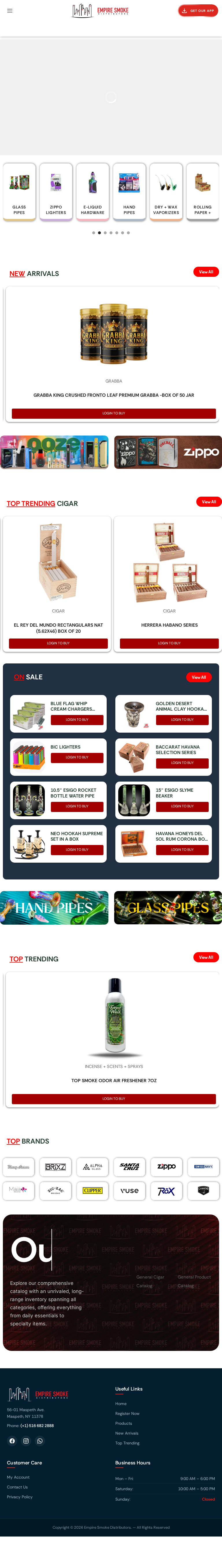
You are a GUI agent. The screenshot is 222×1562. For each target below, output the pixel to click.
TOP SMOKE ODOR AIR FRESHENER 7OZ (114, 1081)
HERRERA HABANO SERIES (169, 625)
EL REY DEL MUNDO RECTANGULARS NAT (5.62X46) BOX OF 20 (58, 628)
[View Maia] (17, 1190)
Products (123, 1423)
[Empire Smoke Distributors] (57, 1397)
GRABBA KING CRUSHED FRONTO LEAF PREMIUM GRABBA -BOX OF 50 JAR (114, 395)
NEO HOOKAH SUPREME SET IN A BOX (77, 836)
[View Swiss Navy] (203, 1166)
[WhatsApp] (40, 1441)
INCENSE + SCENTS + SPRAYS (114, 1066)
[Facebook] (12, 1441)
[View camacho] (203, 1190)
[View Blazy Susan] (18, 1167)
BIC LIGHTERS (65, 747)
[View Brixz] (55, 1167)
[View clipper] (92, 1190)
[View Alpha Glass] (92, 1166)
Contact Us (17, 1487)
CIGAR (58, 611)
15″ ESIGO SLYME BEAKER (174, 792)
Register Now (127, 1413)
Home (121, 1403)
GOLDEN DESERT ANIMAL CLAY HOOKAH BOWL (181, 706)
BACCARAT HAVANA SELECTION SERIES (178, 749)
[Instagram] (26, 1441)
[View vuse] (129, 1191)
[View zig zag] (55, 1190)
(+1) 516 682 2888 (37, 1426)
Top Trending (127, 1443)
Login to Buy (114, 413)
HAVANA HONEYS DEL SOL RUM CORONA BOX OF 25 (182, 836)
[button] (9, 10)
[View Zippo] (166, 1166)
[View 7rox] (166, 1191)
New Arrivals (126, 1433)
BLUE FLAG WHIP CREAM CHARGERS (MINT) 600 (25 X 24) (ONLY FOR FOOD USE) (75, 706)
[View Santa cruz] (129, 1166)
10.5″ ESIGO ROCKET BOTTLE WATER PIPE (73, 792)
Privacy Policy (20, 1497)
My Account (18, 1477)
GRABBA (114, 381)
